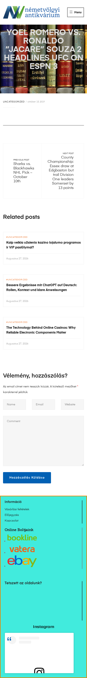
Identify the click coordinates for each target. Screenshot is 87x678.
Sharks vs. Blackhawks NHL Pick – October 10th (23, 172)
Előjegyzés (12, 515)
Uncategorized (14, 102)
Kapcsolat (11, 520)
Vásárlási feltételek (17, 509)
